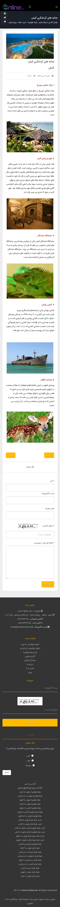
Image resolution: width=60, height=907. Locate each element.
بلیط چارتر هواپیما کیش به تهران (30, 812)
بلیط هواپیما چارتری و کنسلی (30, 844)
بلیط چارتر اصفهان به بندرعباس (30, 856)
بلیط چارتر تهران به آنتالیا (30, 848)
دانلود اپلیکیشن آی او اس (30, 648)
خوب (28, 760)
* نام (52, 481)
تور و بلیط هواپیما (30, 652)
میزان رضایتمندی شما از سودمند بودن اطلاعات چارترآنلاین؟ (30, 748)
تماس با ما (30, 668)
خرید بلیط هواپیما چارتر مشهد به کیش (30, 832)
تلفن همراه (49, 508)
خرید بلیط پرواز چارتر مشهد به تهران (30, 840)
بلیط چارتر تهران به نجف (30, 876)
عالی (28, 756)
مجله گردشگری (30, 660)
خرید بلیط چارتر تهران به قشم (30, 820)
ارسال (7, 772)
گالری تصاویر (30, 656)
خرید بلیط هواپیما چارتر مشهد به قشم (30, 828)
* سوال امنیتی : (48, 525)
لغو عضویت (30, 735)
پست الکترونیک (47, 493)
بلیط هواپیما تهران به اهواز (30, 800)
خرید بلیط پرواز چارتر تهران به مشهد (30, 836)
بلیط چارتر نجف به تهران (30, 872)
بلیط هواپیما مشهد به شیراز (30, 792)
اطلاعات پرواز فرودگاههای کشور (30, 788)
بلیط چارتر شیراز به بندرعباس (30, 852)
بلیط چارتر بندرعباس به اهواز (30, 860)
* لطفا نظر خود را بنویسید (44, 543)
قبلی (11, 455)
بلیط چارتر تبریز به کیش (30, 868)
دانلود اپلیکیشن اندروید (30, 644)
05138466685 (24, 623)
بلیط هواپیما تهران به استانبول (30, 816)
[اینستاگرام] (4, 13)
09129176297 (23, 619)
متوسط (28, 765)
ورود (30, 672)
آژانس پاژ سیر (30, 784)
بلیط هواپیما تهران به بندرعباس (30, 796)
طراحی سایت (49, 899)
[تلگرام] (4, 17)
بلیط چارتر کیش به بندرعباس (30, 864)
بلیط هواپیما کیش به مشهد (30, 808)
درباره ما (30, 664)
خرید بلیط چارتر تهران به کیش (30, 824)
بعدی (48, 455)
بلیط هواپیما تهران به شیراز (30, 804)
